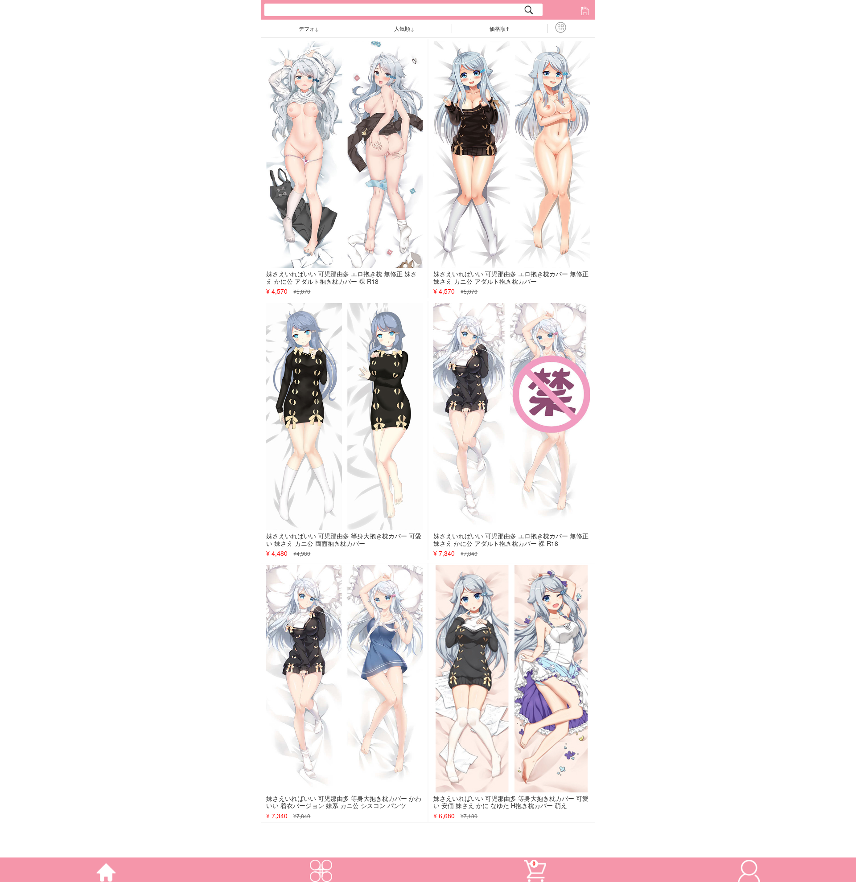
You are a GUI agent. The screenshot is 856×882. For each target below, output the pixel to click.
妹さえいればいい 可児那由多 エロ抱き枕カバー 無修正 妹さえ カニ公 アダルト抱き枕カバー (510, 277)
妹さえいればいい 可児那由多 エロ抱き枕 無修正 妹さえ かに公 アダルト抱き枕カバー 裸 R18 (341, 277)
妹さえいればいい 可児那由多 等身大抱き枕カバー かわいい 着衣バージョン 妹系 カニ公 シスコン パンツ (343, 802)
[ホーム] (107, 869)
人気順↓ (404, 28)
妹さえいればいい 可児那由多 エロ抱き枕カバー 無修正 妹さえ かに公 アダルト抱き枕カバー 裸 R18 (510, 539)
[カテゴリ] (321, 869)
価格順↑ (500, 28)
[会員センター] (749, 869)
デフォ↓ (309, 28)
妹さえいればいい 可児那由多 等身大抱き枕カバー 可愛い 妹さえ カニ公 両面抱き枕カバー (343, 539)
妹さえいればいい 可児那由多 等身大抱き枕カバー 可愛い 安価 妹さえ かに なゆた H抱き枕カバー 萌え (510, 802)
